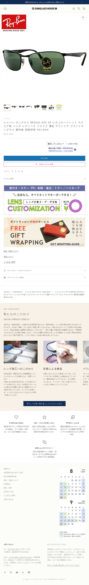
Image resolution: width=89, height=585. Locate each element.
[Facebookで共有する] (12, 171)
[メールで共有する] (22, 171)
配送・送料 (8, 488)
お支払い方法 (8, 491)
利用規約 (7, 484)
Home (6, 292)
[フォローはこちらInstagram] (11, 572)
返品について (8, 256)
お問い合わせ (8, 499)
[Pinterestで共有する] (19, 171)
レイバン (7, 119)
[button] (75, 150)
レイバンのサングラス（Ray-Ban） (38, 292)
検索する (7, 469)
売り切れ (44, 158)
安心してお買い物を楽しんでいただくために (44, 404)
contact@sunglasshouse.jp (20, 557)
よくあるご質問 (9, 262)
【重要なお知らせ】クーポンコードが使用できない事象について (44, 2)
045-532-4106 (13, 549)
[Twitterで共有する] (15, 171)
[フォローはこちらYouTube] (17, 572)
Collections (17, 292)
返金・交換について (11, 480)
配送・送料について (11, 251)
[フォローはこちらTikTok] (23, 572)
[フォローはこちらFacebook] (5, 572)
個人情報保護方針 (10, 476)
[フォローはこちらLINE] (29, 572)
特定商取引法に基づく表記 (13, 472)
